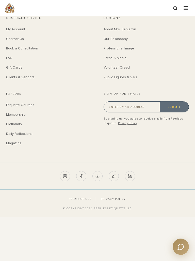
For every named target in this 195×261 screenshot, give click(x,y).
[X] (114, 176)
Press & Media (115, 58)
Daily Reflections (19, 134)
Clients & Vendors (20, 77)
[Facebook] (81, 176)
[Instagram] (65, 176)
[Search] (175, 8)
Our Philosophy (116, 39)
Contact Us (15, 39)
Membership (16, 114)
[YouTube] (97, 176)
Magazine (14, 143)
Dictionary (14, 124)
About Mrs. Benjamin (120, 29)
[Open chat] (181, 247)
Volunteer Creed (117, 67)
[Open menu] (186, 8)
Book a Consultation (22, 48)
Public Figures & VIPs (120, 77)
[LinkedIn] (130, 176)
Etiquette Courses (20, 105)
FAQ (9, 58)
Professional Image (119, 48)
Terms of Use (80, 198)
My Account (15, 29)
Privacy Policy (127, 123)
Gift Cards (14, 67)
